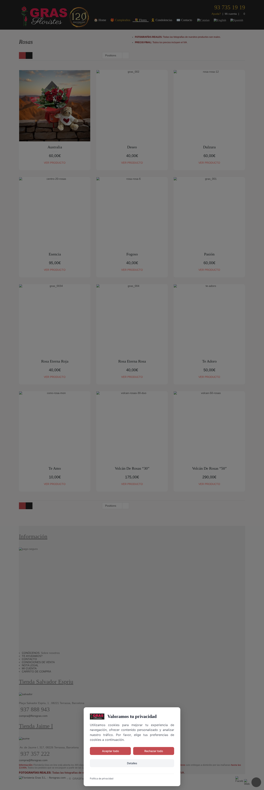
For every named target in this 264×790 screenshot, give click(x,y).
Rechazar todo (153, 751)
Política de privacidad (101, 778)
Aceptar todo (110, 751)
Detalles (132, 763)
